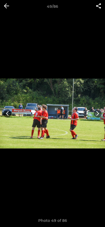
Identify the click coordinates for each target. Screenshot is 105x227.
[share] (98, 6)
